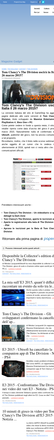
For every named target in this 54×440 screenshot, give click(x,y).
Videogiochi (8, 78)
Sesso (46, 12)
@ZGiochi (16, 78)
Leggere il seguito (15, 269)
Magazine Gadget (11, 61)
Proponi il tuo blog (19, 2)
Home (5, 2)
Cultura (46, 9)
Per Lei (36, 12)
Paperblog (14, 10)
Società (37, 9)
